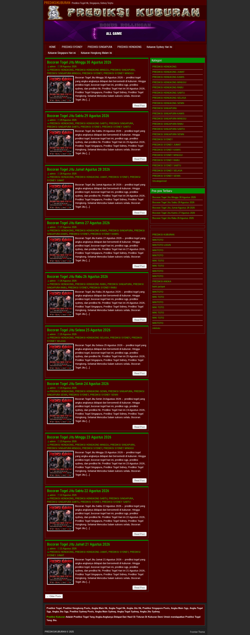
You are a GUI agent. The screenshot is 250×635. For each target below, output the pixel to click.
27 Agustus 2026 (68, 227)
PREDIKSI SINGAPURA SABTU (63, 127)
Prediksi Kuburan (56, 617)
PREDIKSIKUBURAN (57, 3)
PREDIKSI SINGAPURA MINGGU (64, 73)
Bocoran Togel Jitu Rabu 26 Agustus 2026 (77, 276)
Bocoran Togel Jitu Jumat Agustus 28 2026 (78, 169)
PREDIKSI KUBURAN (163, 234)
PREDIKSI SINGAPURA (100, 47)
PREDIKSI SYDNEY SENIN (104, 394)
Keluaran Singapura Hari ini (62, 53)
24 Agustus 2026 (68, 388)
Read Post (139, 105)
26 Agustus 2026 (68, 281)
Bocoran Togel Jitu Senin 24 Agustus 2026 (78, 384)
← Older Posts (54, 596)
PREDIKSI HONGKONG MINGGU (92, 70)
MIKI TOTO (158, 260)
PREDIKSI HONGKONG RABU (90, 284)
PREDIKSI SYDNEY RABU (103, 287)
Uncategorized (159, 181)
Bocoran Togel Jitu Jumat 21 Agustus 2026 (78, 544)
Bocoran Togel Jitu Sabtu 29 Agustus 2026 (78, 116)
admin (53, 66)
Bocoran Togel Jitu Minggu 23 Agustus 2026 (79, 437)
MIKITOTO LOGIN (161, 245)
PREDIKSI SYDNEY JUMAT (166, 144)
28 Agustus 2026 (68, 173)
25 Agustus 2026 (68, 334)
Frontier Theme (197, 631)
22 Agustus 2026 (68, 495)
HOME (52, 47)
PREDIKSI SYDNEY (72, 47)
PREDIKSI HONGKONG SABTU (91, 123)
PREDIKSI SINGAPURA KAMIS (168, 113)
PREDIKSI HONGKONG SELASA (92, 337)
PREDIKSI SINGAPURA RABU (167, 124)
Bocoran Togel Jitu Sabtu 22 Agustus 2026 (78, 491)
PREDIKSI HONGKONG (129, 47)
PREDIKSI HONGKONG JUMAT (91, 177)
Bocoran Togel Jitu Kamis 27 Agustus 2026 (78, 223)
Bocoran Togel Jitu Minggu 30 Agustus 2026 (79, 62)
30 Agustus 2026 (68, 66)
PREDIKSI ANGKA (161, 281)
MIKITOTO (157, 240)
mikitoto (156, 328)
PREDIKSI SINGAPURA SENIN (168, 134)
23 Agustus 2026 (68, 441)
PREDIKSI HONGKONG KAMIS (91, 230)
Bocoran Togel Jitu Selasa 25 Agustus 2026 (79, 330)
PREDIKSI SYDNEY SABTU (116, 127)
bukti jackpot (158, 286)
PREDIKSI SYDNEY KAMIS (104, 234)
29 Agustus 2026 (68, 120)
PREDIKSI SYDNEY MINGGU (119, 73)
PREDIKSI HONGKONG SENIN (91, 391)
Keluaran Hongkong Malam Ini (96, 53)
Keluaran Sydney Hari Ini (159, 47)
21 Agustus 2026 (68, 548)
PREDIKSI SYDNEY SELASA (167, 170)
